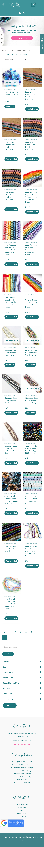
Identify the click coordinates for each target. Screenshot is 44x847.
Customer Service (22, 804)
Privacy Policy (22, 813)
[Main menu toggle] (40, 5)
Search (8, 654)
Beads (10, 50)
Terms (22, 810)
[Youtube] (25, 745)
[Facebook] (15, 745)
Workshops (22, 807)
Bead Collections (20, 50)
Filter (10, 705)
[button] (24, 13)
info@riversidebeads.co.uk (22, 740)
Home (4, 50)
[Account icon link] (20, 13)
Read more (10, 106)
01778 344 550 (22, 737)
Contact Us (22, 816)
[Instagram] (22, 745)
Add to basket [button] (32, 109)
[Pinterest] (29, 745)
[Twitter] (19, 745)
